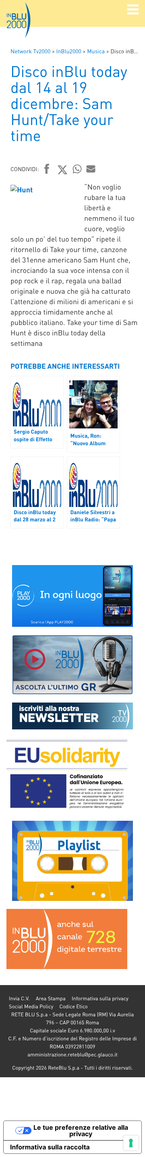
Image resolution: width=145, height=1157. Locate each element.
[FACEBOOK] (47, 169)
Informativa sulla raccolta (50, 1147)
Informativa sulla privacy (100, 998)
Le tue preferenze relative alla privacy (80, 1130)
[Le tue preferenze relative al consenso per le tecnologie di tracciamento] (131, 1143)
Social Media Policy (31, 1006)
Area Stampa (51, 998)
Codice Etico (73, 1006)
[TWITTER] (62, 169)
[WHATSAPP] (77, 168)
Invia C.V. (19, 998)
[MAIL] (91, 168)
